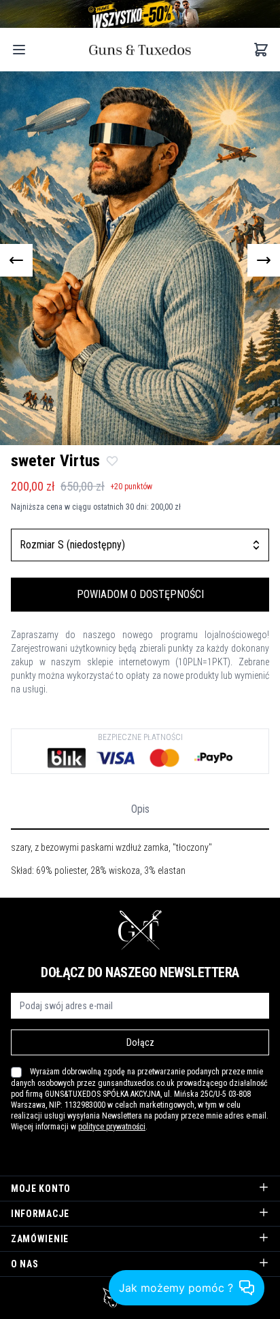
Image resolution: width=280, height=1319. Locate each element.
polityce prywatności (111, 1126)
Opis (140, 809)
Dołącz (140, 1042)
